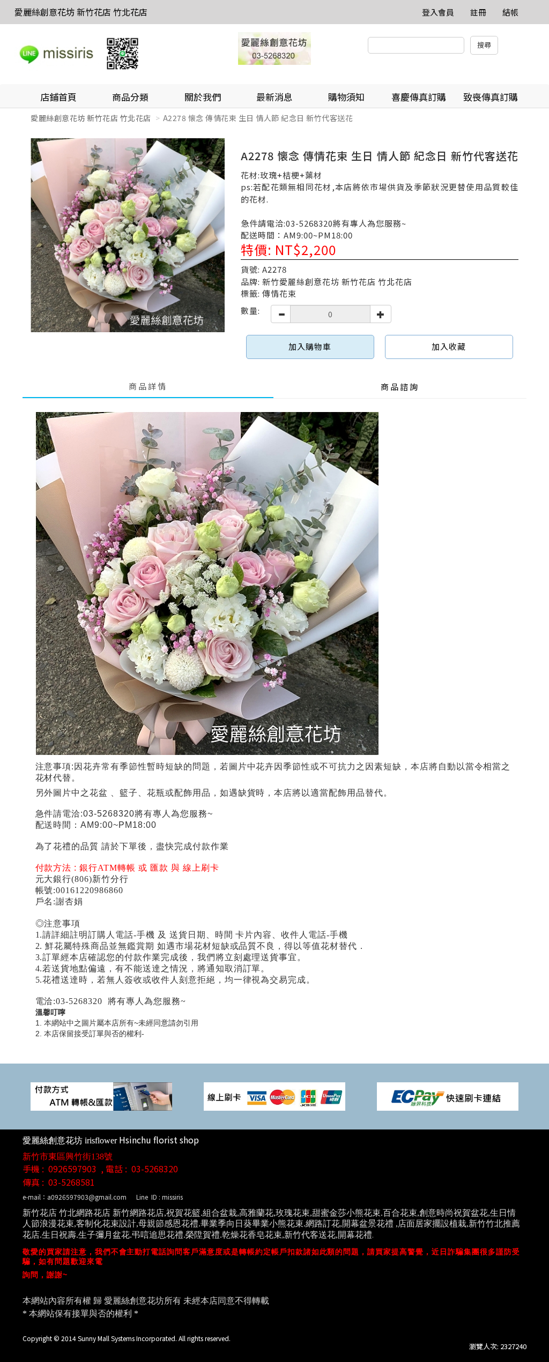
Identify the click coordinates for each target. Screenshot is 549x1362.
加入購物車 (309, 346)
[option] (128, 235)
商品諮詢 (400, 386)
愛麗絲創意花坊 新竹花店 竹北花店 (80, 11)
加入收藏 (449, 346)
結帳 (510, 12)
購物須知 (346, 96)
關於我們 (202, 96)
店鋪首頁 (58, 96)
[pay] (101, 1095)
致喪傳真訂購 (490, 96)
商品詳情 (148, 386)
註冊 (478, 12)
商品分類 (130, 96)
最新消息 (274, 96)
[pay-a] (274, 1095)
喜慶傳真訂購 (418, 96)
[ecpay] (447, 1095)
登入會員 (438, 12)
